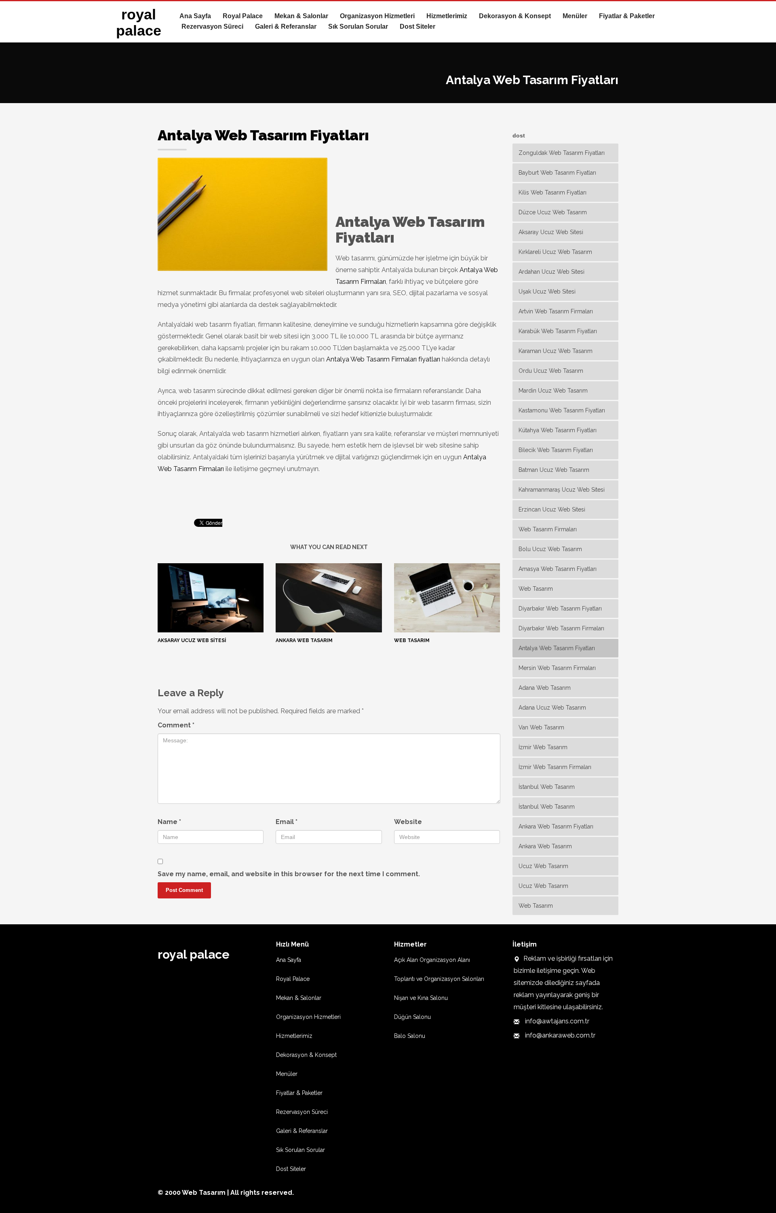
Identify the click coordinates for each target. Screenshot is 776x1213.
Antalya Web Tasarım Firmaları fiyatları (383, 359)
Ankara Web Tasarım (304, 640)
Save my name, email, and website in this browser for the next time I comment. (289, 874)
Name (169, 822)
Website (408, 822)
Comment (176, 725)
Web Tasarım (412, 640)
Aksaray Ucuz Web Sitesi (192, 640)
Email (286, 822)
